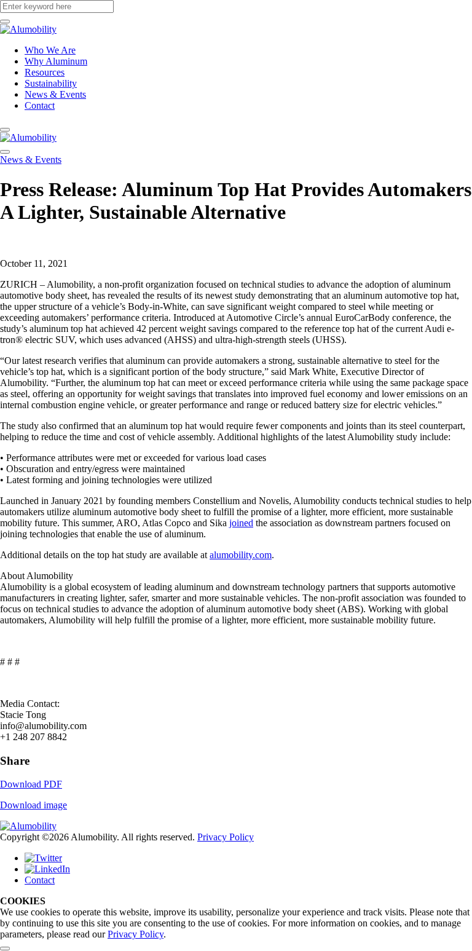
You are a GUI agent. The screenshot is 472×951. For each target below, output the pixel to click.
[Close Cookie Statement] (5, 948)
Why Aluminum (56, 61)
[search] (5, 21)
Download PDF (31, 784)
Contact (40, 105)
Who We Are (50, 50)
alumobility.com (241, 555)
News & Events (55, 94)
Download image (33, 805)
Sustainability (51, 83)
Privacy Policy (225, 837)
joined (241, 523)
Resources (45, 72)
